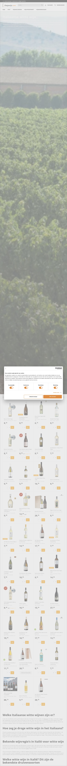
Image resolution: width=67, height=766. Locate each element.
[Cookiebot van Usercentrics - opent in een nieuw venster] (56, 368)
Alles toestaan (52, 396)
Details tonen (56, 392)
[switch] (26, 388)
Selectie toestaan (33, 396)
